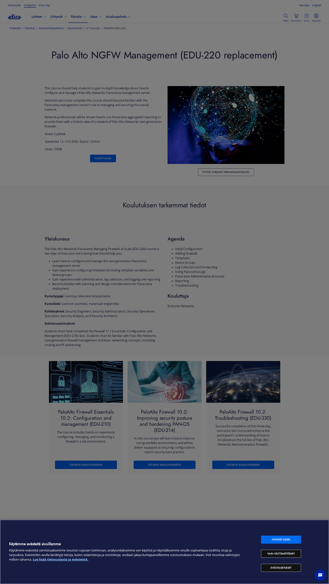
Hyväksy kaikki (281, 539)
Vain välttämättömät (281, 553)
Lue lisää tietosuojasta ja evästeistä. (60, 560)
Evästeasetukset (281, 568)
